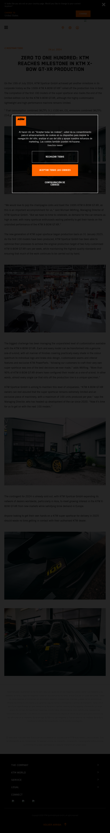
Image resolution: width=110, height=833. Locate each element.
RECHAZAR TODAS (55, 157)
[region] (55, 154)
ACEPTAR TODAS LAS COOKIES (55, 170)
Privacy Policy (52, 145)
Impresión (60, 145)
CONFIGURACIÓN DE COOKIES (55, 183)
